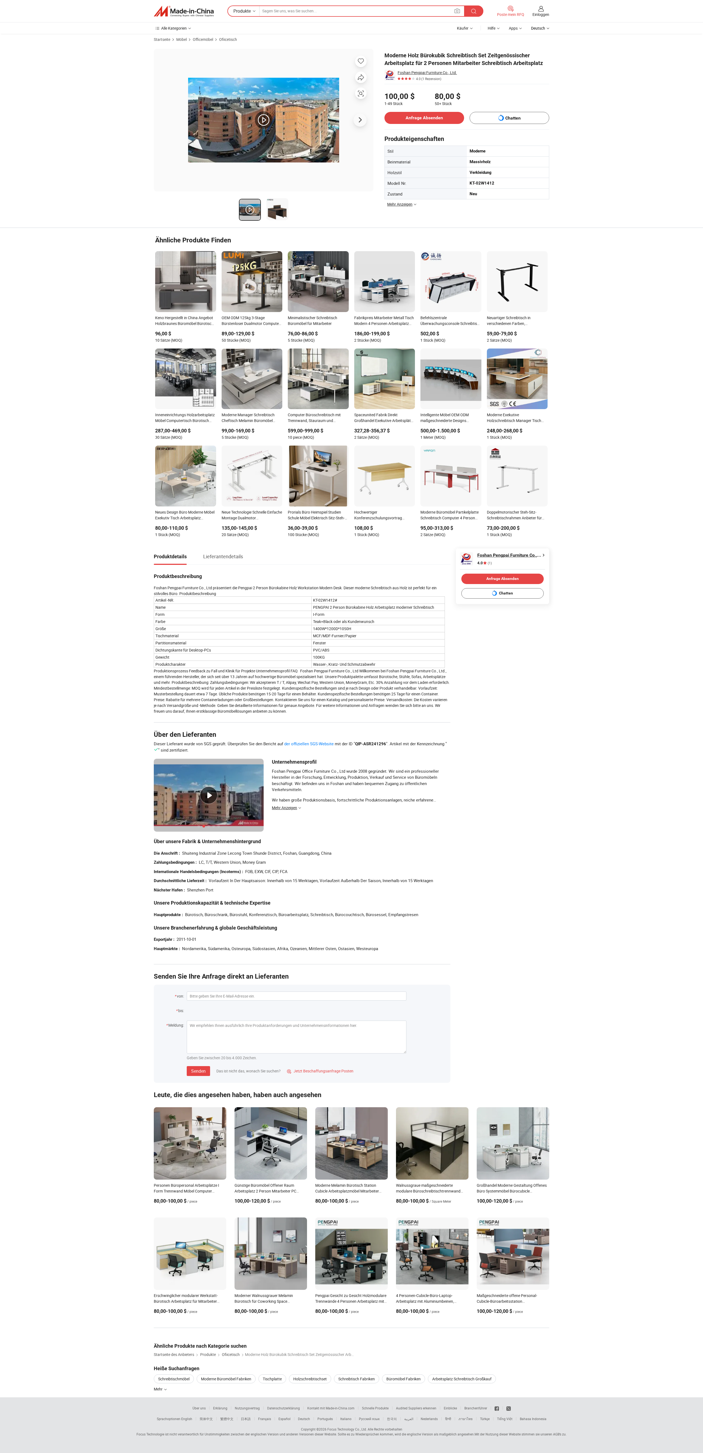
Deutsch (304, 1419)
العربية (408, 1419)
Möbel (181, 39)
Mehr (158, 1389)
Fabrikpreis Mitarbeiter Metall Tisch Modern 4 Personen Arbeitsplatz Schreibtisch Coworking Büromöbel (384, 321)
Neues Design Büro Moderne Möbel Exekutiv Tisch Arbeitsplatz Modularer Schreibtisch (184, 515)
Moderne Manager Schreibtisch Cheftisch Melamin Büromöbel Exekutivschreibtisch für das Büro (250, 418)
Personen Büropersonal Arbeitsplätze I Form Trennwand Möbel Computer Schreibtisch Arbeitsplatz (186, 1191)
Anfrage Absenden (424, 117)
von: (180, 996)
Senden (198, 1071)
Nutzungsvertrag (247, 1408)
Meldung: (176, 1025)
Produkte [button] (242, 11)
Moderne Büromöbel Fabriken (226, 1378)
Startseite (162, 39)
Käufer (462, 28)
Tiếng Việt (504, 1419)
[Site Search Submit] (473, 11)
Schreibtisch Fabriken (356, 1378)
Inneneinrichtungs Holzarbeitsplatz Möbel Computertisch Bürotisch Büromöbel (185, 418)
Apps (513, 28)
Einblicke (450, 1408)
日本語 (246, 1419)
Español (284, 1419)
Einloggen (540, 14)
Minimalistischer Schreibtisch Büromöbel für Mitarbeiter (312, 320)
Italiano (346, 1419)
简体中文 (206, 1419)
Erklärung (220, 1408)
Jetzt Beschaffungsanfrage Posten (320, 1071)
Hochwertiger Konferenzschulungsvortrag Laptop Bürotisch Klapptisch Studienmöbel (378, 515)
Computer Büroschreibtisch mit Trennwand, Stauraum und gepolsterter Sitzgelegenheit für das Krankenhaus (318, 418)
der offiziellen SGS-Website (309, 743)
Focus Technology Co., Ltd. (347, 1429)
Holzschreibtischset (310, 1378)
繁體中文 (226, 1419)
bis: (181, 1010)
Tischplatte (272, 1378)
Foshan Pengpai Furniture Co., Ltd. (427, 72)
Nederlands (429, 1419)
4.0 (484, 563)
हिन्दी (448, 1419)
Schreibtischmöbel (173, 1378)
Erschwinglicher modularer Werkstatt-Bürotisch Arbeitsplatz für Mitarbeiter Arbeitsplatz (186, 1301)
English (186, 1419)
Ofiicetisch (228, 39)
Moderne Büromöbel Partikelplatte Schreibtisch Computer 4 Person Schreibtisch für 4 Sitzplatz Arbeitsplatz (449, 515)
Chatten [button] (513, 118)
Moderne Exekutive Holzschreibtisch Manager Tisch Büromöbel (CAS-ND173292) (514, 418)
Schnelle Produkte (375, 1408)
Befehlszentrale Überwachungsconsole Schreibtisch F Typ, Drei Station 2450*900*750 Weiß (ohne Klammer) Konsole (450, 321)
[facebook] (497, 1408)
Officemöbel (203, 39)
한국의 (392, 1419)
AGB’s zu (559, 1434)
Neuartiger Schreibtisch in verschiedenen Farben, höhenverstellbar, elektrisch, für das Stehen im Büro (517, 321)
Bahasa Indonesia (533, 1419)
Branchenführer (475, 1408)
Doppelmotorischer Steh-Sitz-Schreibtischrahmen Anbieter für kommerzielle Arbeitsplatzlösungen (516, 515)
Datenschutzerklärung (283, 1408)
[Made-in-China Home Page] (184, 11)
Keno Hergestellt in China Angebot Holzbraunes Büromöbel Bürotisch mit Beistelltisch (184, 321)
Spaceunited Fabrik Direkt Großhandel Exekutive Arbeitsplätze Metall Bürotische (384, 418)
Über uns (199, 1408)
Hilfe (491, 28)
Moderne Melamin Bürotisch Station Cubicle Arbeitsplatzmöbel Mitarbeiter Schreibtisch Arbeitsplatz (347, 1191)
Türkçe (485, 1419)
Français (264, 1419)
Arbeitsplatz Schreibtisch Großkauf (462, 1378)
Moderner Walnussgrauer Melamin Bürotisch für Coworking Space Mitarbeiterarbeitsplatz (264, 1301)
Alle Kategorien (174, 28)
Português (325, 1419)
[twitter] (508, 1408)
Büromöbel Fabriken (403, 1378)
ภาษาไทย (466, 1419)
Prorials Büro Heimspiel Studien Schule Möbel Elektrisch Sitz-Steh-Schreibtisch (316, 515)
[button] (457, 11)
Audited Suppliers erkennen (416, 1408)
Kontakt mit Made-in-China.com (331, 1408)
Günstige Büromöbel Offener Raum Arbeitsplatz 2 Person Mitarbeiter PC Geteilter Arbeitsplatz (265, 1191)
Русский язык (369, 1419)
